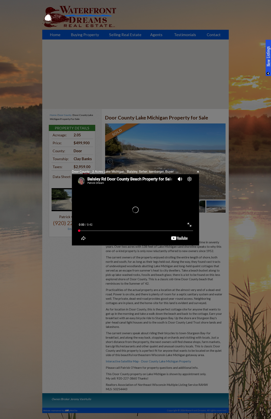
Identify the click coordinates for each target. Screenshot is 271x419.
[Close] (197, 171)
